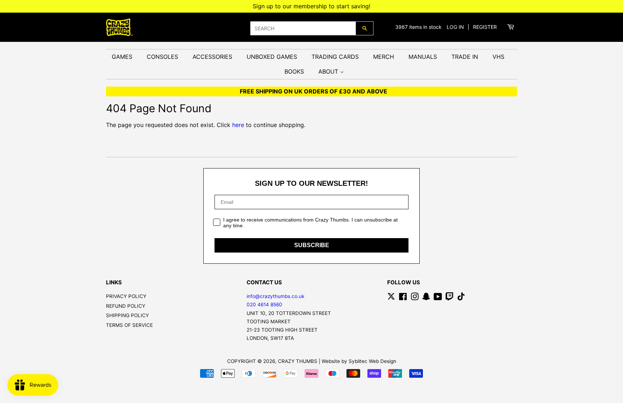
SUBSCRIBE (311, 245)
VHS (498, 56)
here (238, 124)
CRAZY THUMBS (297, 361)
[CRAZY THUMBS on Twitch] (450, 298)
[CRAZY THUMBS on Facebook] (403, 298)
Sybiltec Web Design (372, 361)
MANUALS (422, 56)
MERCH (383, 56)
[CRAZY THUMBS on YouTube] (438, 298)
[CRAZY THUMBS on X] (391, 298)
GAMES (122, 56)
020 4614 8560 (264, 304)
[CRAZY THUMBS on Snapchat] (426, 298)
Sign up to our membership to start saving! (311, 6)
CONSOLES (162, 56)
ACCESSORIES (212, 56)
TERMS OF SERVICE (129, 325)
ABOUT (329, 71)
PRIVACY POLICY (126, 296)
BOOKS (294, 71)
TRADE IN (464, 56)
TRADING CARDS (335, 56)
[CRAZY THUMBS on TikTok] (461, 298)
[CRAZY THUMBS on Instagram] (415, 298)
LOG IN (455, 27)
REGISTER (485, 27)
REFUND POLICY (125, 306)
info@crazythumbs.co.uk (275, 296)
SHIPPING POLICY (127, 315)
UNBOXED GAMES (272, 56)
